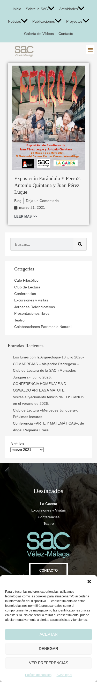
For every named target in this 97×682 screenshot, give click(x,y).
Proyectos (74, 21)
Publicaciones (43, 21)
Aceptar (49, 634)
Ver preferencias (48, 663)
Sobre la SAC (37, 9)
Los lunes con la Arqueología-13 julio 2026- (48, 357)
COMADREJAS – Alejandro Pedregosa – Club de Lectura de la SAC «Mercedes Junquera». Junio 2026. (46, 370)
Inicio (17, 9)
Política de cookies (38, 675)
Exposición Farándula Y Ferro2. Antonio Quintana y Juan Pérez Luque (47, 185)
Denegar (48, 648)
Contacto (65, 34)
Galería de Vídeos (39, 34)
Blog (17, 201)
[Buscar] (79, 244)
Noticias (14, 21)
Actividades (68, 9)
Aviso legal (64, 675)
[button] (89, 581)
